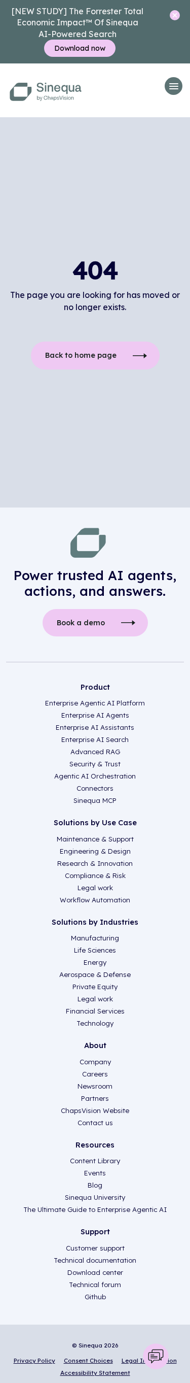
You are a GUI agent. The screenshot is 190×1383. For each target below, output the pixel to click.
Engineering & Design (95, 851)
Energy (95, 962)
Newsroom (95, 1086)
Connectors (95, 788)
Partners (95, 1098)
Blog (95, 1185)
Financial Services (95, 1011)
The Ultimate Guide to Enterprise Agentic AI (95, 1209)
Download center (95, 1272)
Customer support (95, 1248)
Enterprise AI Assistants (95, 727)
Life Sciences (95, 950)
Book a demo (81, 622)
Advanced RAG (95, 752)
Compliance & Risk (95, 875)
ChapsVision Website (95, 1110)
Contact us (95, 1123)
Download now (79, 48)
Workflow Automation (95, 900)
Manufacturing (95, 938)
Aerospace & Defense (95, 974)
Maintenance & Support (95, 839)
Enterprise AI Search (95, 739)
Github (95, 1297)
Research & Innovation (95, 863)
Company (95, 1062)
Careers (95, 1074)
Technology (95, 1023)
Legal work (95, 888)
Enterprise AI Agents (95, 715)
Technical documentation (95, 1260)
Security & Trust (95, 764)
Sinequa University (95, 1197)
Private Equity (95, 987)
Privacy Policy (34, 1360)
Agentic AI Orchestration (95, 776)
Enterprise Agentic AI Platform (95, 703)
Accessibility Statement (95, 1372)
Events (95, 1173)
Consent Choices (88, 1360)
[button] (173, 86)
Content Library (95, 1161)
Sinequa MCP (95, 800)
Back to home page (81, 355)
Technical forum (95, 1284)
